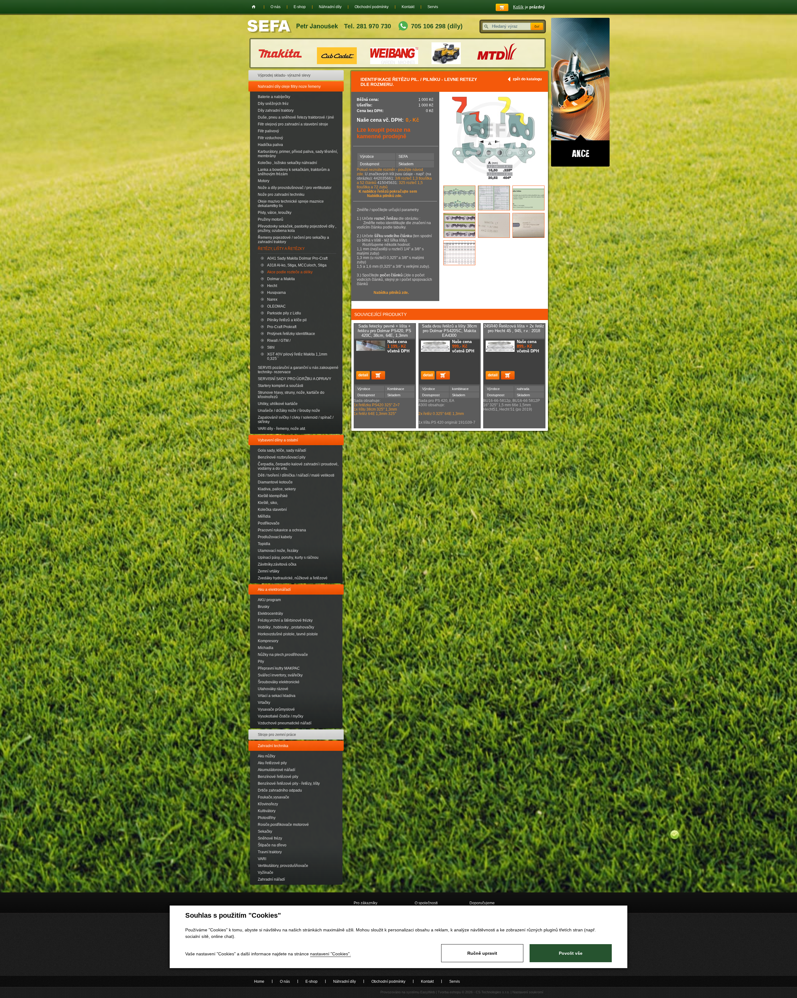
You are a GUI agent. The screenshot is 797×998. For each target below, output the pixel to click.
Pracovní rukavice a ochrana (282, 530)
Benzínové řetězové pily (278, 776)
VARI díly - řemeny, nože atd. (282, 428)
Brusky (263, 607)
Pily (261, 661)
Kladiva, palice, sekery (277, 489)
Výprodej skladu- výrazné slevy (284, 75)
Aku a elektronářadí (274, 589)
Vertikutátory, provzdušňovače (283, 866)
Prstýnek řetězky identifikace (291, 334)
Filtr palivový (268, 131)
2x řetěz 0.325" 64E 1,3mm (441, 414)
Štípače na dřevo (272, 845)
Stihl (271, 347)
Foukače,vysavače (273, 797)
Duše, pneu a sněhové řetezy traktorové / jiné (296, 117)
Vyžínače (265, 872)
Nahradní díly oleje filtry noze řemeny (289, 86)
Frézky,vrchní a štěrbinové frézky (285, 620)
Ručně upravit (482, 953)
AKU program (269, 600)
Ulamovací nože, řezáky (278, 550)
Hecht (272, 286)
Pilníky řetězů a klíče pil (287, 320)
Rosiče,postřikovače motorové (283, 824)
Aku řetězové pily (272, 763)
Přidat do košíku (378, 375)
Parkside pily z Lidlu (284, 313)
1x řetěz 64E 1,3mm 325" (375, 414)
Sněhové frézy (270, 838)
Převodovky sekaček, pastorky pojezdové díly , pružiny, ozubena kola (297, 228)
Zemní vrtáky (268, 571)
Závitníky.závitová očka (277, 564)
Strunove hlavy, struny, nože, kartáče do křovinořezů (291, 394)
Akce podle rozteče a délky (290, 272)
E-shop (300, 7)
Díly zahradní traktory (276, 110)
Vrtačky (264, 702)
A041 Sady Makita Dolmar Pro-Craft (297, 258)
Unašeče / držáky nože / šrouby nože (289, 410)
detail (363, 375)
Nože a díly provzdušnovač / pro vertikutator (295, 188)
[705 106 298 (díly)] (403, 26)
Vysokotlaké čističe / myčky (280, 716)
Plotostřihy (267, 818)
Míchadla (265, 648)
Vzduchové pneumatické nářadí (284, 723)
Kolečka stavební (272, 509)
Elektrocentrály (270, 613)
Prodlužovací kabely (275, 537)
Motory (263, 181)
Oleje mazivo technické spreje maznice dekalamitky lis (291, 203)
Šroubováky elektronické (278, 682)
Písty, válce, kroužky (274, 212)
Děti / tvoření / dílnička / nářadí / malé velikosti (296, 475)
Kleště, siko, (268, 503)
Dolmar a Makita (281, 279)
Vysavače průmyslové (276, 709)
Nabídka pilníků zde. (384, 196)
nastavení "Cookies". (330, 953)
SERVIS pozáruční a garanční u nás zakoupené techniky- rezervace (298, 369)
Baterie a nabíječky (274, 97)
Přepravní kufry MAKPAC (279, 668)
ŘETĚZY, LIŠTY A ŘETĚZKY (281, 249)
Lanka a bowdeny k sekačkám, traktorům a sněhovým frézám (294, 171)
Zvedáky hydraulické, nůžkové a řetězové (293, 578)
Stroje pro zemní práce (277, 734)
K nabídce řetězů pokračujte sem (388, 191)
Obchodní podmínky (372, 7)
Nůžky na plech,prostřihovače (283, 654)
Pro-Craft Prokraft (281, 327)
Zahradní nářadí (271, 879)
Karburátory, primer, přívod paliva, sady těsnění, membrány (298, 153)
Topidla (264, 544)
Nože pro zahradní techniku (281, 194)
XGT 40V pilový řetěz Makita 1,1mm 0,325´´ (297, 356)
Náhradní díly (330, 7)
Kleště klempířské (273, 496)
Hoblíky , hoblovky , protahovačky (286, 627)
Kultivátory (267, 811)
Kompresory (268, 641)
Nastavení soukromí (527, 992)
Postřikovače (269, 523)
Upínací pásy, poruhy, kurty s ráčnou (288, 557)
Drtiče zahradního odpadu (280, 790)
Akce (580, 92)
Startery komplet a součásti (280, 386)
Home (253, 6)
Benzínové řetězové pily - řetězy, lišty (289, 783)
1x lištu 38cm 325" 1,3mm (375, 409)
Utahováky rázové (273, 689)
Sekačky (265, 831)
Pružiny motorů (270, 219)
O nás (276, 7)
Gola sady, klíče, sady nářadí (282, 450)
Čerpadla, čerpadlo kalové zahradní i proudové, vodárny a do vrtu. (298, 466)
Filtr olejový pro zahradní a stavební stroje (293, 124)
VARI (262, 859)
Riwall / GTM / (278, 340)
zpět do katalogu (527, 79)
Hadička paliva (270, 145)
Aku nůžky (266, 756)
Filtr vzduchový (270, 138)
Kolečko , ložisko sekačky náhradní (287, 163)
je (529, 7)
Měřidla (264, 516)
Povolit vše (570, 953)
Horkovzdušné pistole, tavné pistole (288, 634)
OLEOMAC (276, 306)
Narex (272, 299)
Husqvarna (276, 292)
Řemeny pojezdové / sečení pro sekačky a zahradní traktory (293, 239)
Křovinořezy (268, 804)
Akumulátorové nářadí (276, 770)
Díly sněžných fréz (273, 103)
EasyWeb (427, 992)
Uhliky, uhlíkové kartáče (278, 404)
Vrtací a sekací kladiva (276, 696)
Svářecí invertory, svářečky (280, 675)
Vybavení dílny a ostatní (278, 440)
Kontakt (408, 7)
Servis (432, 7)
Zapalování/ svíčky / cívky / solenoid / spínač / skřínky (295, 419)
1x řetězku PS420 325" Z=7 (377, 405)
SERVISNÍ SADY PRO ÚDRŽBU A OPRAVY (294, 379)
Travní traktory (270, 852)
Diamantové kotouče (275, 482)
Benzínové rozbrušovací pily (281, 457)
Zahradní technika (273, 746)
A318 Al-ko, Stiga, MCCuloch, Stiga (297, 265)
